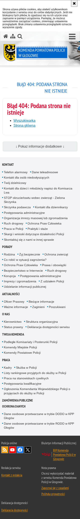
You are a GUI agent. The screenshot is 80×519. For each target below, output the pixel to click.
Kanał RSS (4, 449)
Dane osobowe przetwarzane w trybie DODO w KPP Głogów (39, 416)
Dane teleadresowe (45, 172)
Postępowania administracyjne (24, 212)
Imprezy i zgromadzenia (20, 281)
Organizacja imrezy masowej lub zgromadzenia (36, 218)
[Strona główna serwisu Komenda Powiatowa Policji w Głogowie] (5, 36)
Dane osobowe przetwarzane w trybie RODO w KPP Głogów (39, 425)
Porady (7, 247)
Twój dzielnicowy (15, 183)
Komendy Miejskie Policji (20, 347)
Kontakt (8, 164)
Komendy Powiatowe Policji (22, 352)
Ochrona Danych (14, 406)
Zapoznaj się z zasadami (55, 488)
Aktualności (11, 294)
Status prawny (13, 327)
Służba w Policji (26, 367)
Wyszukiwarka (24, 120)
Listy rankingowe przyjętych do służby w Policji (35, 373)
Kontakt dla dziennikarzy (51, 207)
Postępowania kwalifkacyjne (22, 383)
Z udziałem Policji (52, 281)
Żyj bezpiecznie (29, 254)
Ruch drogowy (13, 223)
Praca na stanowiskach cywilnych (26, 378)
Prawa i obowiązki (54, 265)
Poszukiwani (57, 307)
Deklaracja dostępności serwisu (48, 327)
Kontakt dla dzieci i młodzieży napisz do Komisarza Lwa (38, 190)
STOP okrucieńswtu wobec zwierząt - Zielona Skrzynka (34, 200)
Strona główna (24, 125)
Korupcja (10, 276)
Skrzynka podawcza (17, 207)
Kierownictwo (13, 321)
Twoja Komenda (13, 334)
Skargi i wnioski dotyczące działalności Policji (34, 234)
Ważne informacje (16, 307)
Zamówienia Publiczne (17, 400)
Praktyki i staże (38, 228)
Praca (6, 360)
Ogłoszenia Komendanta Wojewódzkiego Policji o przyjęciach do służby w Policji (37, 391)
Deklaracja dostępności (14, 510)
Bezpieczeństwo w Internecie (23, 270)
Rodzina (9, 254)
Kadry (8, 367)
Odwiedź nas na (12, 449)
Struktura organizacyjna (42, 321)
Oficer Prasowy (14, 301)
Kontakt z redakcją (11, 475)
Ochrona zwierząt (56, 254)
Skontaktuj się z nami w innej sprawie (29, 239)
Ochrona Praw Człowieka (44, 223)
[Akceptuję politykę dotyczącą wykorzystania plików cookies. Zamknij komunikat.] (74, 3)
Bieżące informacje (41, 301)
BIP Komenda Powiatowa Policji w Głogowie (64, 454)
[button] (19, 36)
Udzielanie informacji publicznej (25, 286)
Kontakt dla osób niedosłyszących (26, 177)
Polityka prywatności (53, 494)
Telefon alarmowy (16, 172)
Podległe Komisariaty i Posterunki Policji (30, 342)
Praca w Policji (13, 228)
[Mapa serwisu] (12, 36)
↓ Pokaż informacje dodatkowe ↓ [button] (40, 146)
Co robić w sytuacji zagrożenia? (25, 259)
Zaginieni (38, 307)
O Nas (6, 314)
